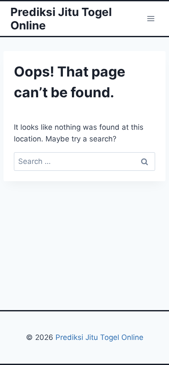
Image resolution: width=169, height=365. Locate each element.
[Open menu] (151, 18)
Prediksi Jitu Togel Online (99, 337)
